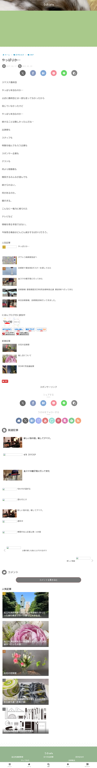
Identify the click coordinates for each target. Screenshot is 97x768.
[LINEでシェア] (64, 73)
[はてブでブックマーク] (43, 73)
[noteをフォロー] (52, 421)
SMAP (5, 381)
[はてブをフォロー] (32, 421)
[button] (74, 73)
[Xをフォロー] (25, 421)
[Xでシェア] (23, 73)
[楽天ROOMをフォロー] (65, 421)
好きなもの (79, 757)
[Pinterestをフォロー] (58, 421)
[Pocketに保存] (54, 73)
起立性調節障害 (17, 757)
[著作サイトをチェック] (19, 421)
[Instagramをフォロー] (39, 421)
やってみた (25, 760)
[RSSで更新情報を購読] (78, 421)
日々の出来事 (48, 757)
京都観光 (71, 760)
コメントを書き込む (49, 580)
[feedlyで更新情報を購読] (72, 421)
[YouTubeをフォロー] (45, 421)
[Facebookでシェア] (33, 73)
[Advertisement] (48, 30)
